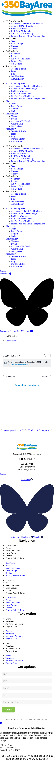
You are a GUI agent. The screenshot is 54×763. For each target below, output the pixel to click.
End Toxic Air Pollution (21, 31)
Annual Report (17, 79)
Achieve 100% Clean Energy (24, 26)
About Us (10, 38)
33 (23, 430)
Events (14, 56)
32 (21, 430)
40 (37, 430)
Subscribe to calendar (25, 385)
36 (32, 430)
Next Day (45, 376)
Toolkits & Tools (18, 69)
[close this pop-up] (1, 723)
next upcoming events (19, 364)
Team (13, 41)
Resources (10, 66)
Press (13, 71)
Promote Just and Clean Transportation (28, 36)
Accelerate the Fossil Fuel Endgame (27, 23)
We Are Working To (14, 21)
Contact (14, 46)
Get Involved (11, 51)
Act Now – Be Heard (20, 59)
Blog (13, 74)
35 (29, 430)
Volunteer (15, 53)
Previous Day (10, 376)
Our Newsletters (18, 76)
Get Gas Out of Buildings (22, 33)
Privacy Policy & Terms (15, 558)
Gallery (14, 48)
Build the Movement (20, 28)
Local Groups (17, 43)
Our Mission (11, 546)
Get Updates (16, 64)
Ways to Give (17, 61)
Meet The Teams (13, 568)
